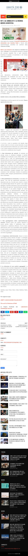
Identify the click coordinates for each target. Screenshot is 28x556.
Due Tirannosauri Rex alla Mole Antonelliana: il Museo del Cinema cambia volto (17, 472)
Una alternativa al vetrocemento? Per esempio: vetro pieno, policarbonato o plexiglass (17, 413)
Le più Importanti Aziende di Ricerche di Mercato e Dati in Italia (17, 441)
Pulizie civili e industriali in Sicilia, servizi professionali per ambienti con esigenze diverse (18, 503)
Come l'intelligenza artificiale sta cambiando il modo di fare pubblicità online (18, 457)
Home (3, 16)
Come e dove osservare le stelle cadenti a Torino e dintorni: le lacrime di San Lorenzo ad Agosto (17, 537)
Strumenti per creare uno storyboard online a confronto (17, 465)
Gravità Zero (17, 553)
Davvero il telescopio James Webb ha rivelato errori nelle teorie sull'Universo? (17, 385)
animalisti (18, 25)
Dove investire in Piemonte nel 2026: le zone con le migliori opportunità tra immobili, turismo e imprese (18, 517)
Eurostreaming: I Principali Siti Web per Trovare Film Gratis (18, 377)
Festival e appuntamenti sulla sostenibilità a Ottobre (17, 426)
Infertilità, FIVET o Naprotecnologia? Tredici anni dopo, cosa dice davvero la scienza (18, 486)
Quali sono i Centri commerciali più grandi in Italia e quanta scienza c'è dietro (18, 398)
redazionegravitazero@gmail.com (12, 342)
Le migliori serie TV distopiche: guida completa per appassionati (18, 391)
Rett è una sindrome (6, 49)
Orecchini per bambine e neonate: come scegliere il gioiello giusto (17, 494)
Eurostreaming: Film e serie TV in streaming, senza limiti (18, 404)
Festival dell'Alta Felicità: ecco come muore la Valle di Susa (17, 419)
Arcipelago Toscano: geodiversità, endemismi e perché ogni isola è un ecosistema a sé (18, 434)
